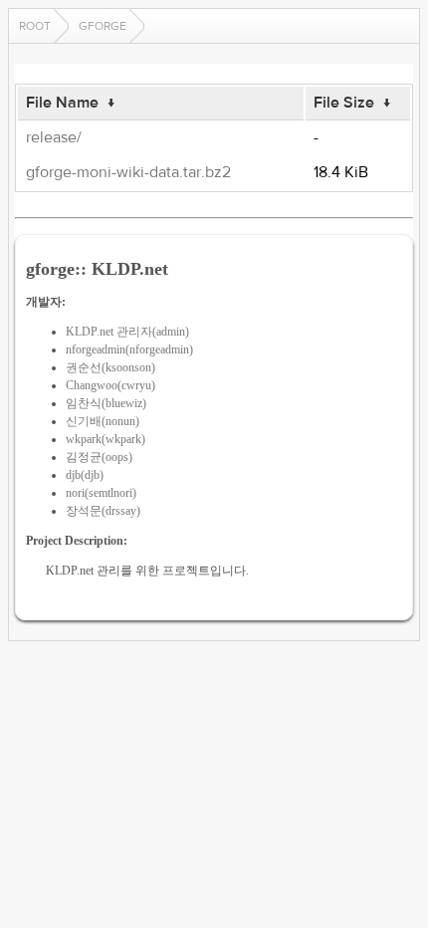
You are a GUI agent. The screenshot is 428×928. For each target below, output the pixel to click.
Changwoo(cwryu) (110, 385)
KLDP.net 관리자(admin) (127, 332)
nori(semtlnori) (101, 493)
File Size (344, 103)
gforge (102, 26)
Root (35, 26)
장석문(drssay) (103, 511)
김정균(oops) (99, 457)
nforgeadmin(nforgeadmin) (129, 349)
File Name (62, 103)
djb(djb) (85, 475)
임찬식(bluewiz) (106, 403)
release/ (54, 137)
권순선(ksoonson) (110, 367)
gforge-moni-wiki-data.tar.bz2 (128, 172)
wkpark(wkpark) (105, 439)
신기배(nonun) (102, 421)
